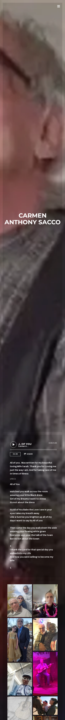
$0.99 (15, 454)
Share (30, 454)
